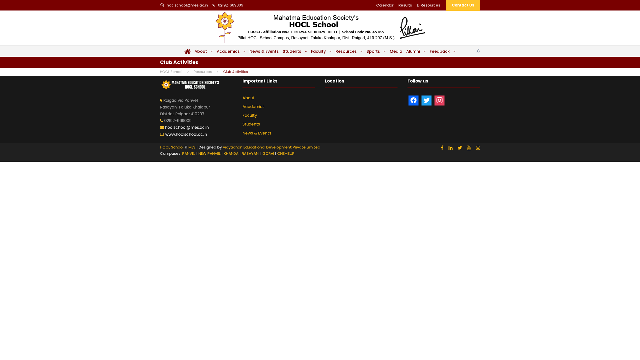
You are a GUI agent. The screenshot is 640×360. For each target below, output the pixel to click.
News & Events (264, 51)
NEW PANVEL (209, 153)
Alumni (413, 51)
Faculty (318, 51)
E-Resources (428, 5)
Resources (346, 51)
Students (292, 51)
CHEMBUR (285, 153)
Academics (228, 51)
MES (192, 147)
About (200, 51)
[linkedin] (450, 147)
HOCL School (172, 147)
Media (396, 51)
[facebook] (442, 147)
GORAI (268, 153)
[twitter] (460, 147)
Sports (373, 51)
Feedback (440, 51)
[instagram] (478, 147)
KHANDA (231, 153)
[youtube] (469, 147)
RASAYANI (250, 153)
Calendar (385, 5)
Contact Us (463, 5)
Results (405, 5)
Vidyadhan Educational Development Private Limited (271, 147)
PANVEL (188, 153)
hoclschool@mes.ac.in (187, 5)
